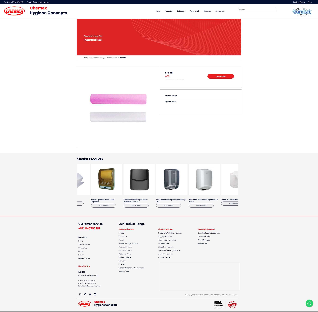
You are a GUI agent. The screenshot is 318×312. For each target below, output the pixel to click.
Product (81, 309)
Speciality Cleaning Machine (169, 308)
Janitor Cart (202, 301)
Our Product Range (98, 58)
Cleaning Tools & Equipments (209, 290)
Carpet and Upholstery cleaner (170, 290)
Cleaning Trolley (204, 294)
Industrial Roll (112, 58)
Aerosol (121, 290)
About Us (207, 11)
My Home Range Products (128, 301)
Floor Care (123, 294)
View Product (92, 263)
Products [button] (168, 11)
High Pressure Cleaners (167, 297)
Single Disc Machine (165, 304)
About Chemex (84, 302)
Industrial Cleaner (125, 308)
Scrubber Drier (163, 301)
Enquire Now (221, 76)
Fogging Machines (165, 294)
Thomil (121, 297)
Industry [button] (180, 11)
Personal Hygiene (125, 304)
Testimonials (194, 11)
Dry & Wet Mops (204, 297)
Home (158, 11)
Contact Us (219, 11)
